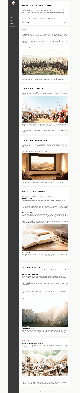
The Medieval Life (13, 5)
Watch (11, 23)
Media (11, 17)
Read (11, 20)
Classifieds (12, 26)
